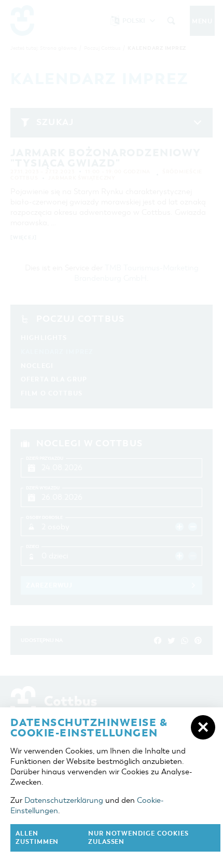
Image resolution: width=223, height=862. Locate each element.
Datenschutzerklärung (63, 800)
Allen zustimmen (37, 837)
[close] (203, 727)
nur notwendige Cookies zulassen (138, 837)
